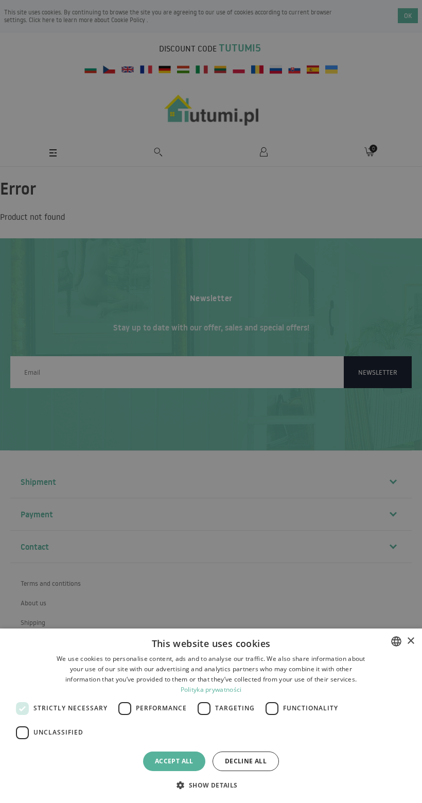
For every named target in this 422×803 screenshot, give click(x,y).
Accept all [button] (174, 761)
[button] (210, 785)
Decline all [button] (246, 761)
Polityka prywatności (211, 689)
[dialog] (211, 716)
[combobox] (396, 641)
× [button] (410, 641)
